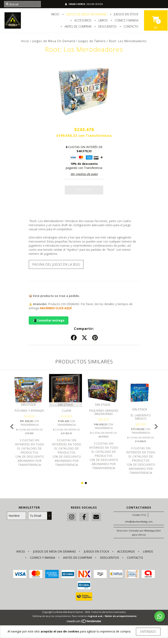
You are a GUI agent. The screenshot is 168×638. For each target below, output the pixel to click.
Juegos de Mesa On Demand (86, 14)
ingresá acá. (95, 616)
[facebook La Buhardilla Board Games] (84, 517)
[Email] (96, 517)
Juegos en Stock (125, 14)
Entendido (148, 632)
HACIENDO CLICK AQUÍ (56, 308)
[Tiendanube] (84, 622)
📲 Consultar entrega (48, 320)
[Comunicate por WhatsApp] (159, 616)
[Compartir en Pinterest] (95, 338)
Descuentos (107, 26)
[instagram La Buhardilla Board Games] (71, 517)
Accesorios (82, 20)
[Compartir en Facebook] (74, 338)
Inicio (55, 14)
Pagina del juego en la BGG (56, 264)
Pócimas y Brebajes (29, 410)
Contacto (130, 26)
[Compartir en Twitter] (84, 338)
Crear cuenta (77, 4)
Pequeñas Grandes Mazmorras (103, 412)
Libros (103, 20)
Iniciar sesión (95, 4)
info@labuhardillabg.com (139, 521)
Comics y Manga (126, 20)
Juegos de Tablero (92, 41)
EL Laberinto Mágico (141, 416)
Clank (66, 410)
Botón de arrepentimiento (120, 616)
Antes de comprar (77, 26)
